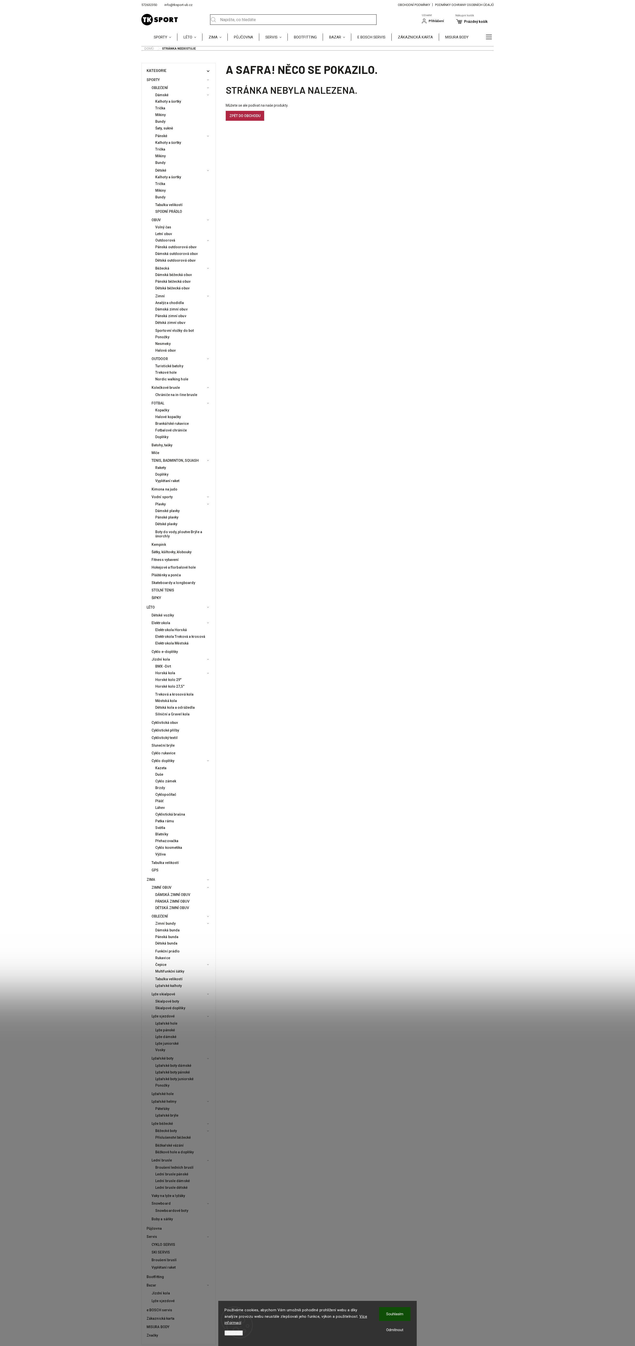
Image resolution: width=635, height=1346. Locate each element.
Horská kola (165, 673)
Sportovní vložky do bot (174, 331)
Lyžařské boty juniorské (174, 1079)
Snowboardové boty (171, 1211)
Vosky (160, 1050)
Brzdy (160, 788)
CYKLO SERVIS (163, 1245)
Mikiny (160, 115)
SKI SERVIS (161, 1252)
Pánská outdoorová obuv (175, 247)
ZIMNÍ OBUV (161, 887)
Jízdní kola (161, 659)
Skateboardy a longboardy (173, 583)
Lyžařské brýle (166, 1115)
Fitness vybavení (165, 560)
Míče (155, 453)
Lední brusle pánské (171, 1174)
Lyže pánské (165, 1030)
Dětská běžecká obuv (172, 288)
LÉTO (151, 607)
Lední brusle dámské (172, 1181)
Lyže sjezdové (163, 1016)
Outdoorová (165, 240)
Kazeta (161, 768)
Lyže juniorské (167, 1043)
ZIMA (151, 880)
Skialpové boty (167, 1001)
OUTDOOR (160, 359)
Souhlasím (394, 1314)
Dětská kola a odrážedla (175, 707)
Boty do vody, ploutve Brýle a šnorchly (178, 534)
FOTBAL (158, 403)
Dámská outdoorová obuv (176, 254)
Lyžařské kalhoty (168, 986)
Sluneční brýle (163, 745)
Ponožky (162, 337)
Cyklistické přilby (165, 730)
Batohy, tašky (162, 445)
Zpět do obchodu (244, 116)
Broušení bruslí (164, 1260)
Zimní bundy (165, 923)
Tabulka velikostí (169, 205)
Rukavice (162, 958)
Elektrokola (161, 623)
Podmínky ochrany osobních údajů (464, 5)
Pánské (161, 136)
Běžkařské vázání (169, 1145)
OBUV (156, 220)
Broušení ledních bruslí (174, 1167)
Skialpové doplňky (170, 1008)
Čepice (161, 965)
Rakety (160, 468)
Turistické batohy (169, 366)
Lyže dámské (165, 1037)
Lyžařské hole (166, 1023)
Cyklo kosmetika (168, 848)
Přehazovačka (166, 841)
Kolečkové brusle (166, 388)
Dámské (162, 95)
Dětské (160, 170)
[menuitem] (165, 37)
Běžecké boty (166, 1131)
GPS (155, 870)
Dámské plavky (167, 511)
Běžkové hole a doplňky (174, 1152)
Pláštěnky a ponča (166, 575)
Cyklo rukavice (163, 753)
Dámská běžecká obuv (173, 275)
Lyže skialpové (163, 994)
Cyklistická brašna (170, 814)
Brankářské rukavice (172, 424)
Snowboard (161, 1203)
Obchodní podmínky (414, 5)
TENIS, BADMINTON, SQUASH (175, 460)
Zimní (160, 296)
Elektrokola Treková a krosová (180, 637)
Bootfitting (155, 1277)
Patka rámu (164, 821)
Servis (152, 1237)
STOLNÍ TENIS (163, 590)
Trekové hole (166, 372)
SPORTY (153, 80)
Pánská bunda (166, 937)
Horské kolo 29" (168, 680)
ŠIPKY (156, 598)
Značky (152, 1335)
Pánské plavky (166, 517)
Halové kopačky (168, 417)
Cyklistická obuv (165, 723)
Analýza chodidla (169, 303)
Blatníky (161, 834)
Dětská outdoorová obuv (175, 260)
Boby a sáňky (162, 1219)
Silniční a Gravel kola (172, 714)
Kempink (159, 545)
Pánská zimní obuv (170, 316)
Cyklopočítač (165, 794)
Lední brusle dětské (171, 1188)
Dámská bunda (167, 930)
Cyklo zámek (165, 781)
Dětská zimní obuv (170, 323)
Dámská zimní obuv (171, 309)
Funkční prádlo (167, 951)
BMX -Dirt (163, 666)
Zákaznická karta (161, 1318)
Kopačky (162, 410)
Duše (159, 774)
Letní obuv (163, 234)
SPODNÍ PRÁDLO (168, 212)
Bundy (160, 121)
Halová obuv (165, 350)
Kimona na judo (164, 489)
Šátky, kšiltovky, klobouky (172, 552)
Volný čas (163, 227)
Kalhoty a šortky (168, 101)
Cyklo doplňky (163, 761)
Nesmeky (163, 344)
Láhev (160, 808)
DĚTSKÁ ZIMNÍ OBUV (172, 908)
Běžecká (162, 268)
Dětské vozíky (163, 615)
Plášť (159, 801)
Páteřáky (162, 1109)
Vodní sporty (162, 497)
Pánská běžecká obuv (172, 281)
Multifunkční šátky (169, 971)
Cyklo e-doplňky (165, 652)
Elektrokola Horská (171, 630)
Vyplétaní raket (167, 481)
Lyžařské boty (162, 1058)
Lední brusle (162, 1160)
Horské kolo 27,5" (169, 686)
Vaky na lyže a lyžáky (168, 1196)
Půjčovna (154, 1228)
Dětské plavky (166, 524)
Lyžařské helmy (164, 1101)
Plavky (160, 504)
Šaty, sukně (164, 128)
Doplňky (161, 437)
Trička (160, 108)
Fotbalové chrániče (171, 430)
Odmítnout (394, 1330)
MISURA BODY (158, 1327)
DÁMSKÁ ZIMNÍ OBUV (172, 895)
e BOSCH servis (159, 1310)
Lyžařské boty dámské (173, 1066)
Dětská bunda (166, 943)
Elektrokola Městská (172, 643)
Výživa (160, 854)
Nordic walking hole (171, 379)
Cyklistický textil (165, 738)
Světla (160, 828)
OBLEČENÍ (160, 88)
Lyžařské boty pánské (172, 1072)
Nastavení (233, 1333)
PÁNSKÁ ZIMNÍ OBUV (172, 901)
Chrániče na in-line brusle (176, 395)
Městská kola (166, 701)
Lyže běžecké (162, 1124)
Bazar (152, 1285)
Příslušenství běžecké (173, 1137)
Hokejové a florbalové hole (174, 567)
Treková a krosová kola (174, 694)
